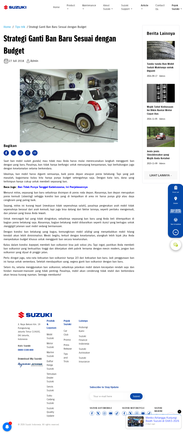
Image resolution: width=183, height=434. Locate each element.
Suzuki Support (125, 7)
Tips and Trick (66, 357)
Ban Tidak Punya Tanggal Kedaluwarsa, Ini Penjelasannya (53, 187)
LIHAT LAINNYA (160, 175)
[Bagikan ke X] (13, 153)
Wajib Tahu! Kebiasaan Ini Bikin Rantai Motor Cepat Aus (160, 110)
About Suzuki (107, 7)
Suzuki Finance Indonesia (84, 340)
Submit (136, 396)
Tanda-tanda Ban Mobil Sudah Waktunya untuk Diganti (160, 67)
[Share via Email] (35, 153)
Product (71, 5)
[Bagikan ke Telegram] (20, 153)
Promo (67, 339)
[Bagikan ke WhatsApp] (27, 153)
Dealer (175, 203)
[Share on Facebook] (6, 153)
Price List (175, 192)
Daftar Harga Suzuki (50, 365)
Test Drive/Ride (176, 224)
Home (56, 7)
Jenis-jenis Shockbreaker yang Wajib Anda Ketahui (158, 155)
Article (144, 5)
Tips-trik (19, 27)
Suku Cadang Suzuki (51, 399)
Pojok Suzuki (176, 7)
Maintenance (89, 5)
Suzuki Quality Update (50, 412)
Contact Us (160, 7)
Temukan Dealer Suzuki (51, 377)
